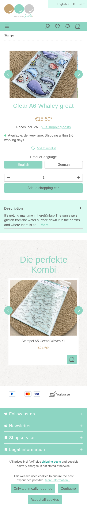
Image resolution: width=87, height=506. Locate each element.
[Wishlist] (57, 26)
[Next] (78, 74)
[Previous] (8, 74)
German (64, 164)
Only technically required (33, 488)
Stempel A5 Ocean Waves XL (44, 341)
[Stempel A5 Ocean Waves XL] (43, 308)
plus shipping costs (56, 127)
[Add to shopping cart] (72, 359)
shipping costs (51, 461)
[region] (43, 74)
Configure (68, 488)
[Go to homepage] (19, 11)
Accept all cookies (45, 499)
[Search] (47, 26)
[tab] (43, 217)
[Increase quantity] (78, 178)
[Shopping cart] (78, 26)
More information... (57, 480)
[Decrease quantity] (8, 178)
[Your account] (68, 26)
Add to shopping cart (43, 188)
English (23, 164)
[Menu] (7, 26)
